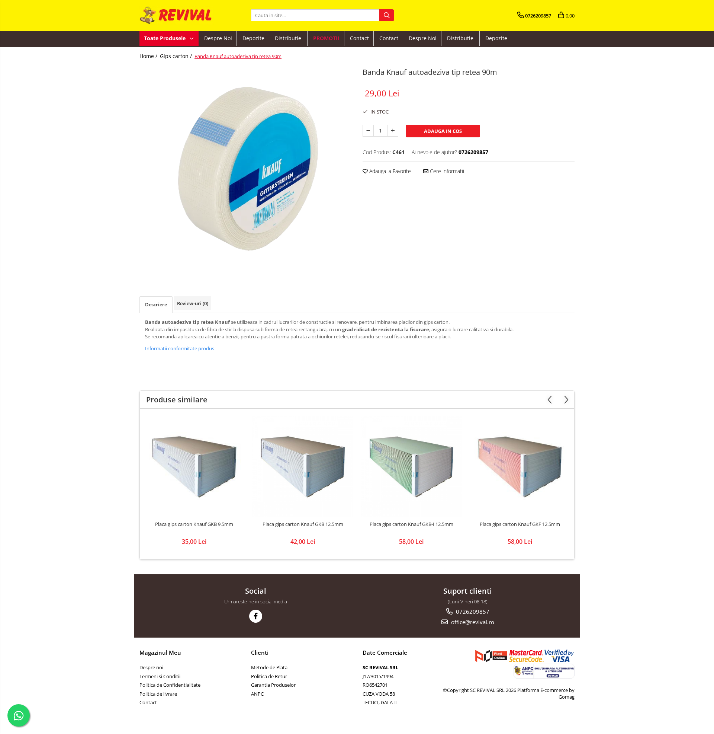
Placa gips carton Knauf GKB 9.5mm (194, 524)
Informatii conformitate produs (179, 348)
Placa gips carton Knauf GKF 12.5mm (520, 524)
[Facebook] (255, 616)
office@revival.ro (472, 622)
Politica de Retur (269, 676)
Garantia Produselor (273, 685)
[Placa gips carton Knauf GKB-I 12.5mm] (411, 466)
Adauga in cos (443, 131)
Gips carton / (176, 56)
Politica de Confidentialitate (169, 685)
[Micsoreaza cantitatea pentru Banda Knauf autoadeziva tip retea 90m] (368, 131)
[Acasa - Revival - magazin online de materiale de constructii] (176, 15)
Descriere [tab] (156, 304)
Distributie (289, 38)
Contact (359, 38)
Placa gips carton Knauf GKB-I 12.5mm (411, 524)
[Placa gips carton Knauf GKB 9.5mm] (194, 466)
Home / (149, 56)
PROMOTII (326, 38)
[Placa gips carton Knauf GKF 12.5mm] (519, 466)
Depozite (253, 38)
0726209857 (471, 611)
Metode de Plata (269, 667)
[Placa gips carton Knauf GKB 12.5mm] (302, 466)
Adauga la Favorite (389, 171)
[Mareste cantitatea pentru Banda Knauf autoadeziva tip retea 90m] (392, 131)
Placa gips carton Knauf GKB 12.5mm (303, 524)
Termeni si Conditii (159, 676)
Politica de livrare (158, 693)
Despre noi (218, 38)
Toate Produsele (165, 38)
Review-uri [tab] (192, 303)
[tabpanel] (245, 170)
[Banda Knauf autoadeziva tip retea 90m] (245, 170)
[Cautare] (386, 15)
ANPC (257, 693)
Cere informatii (446, 171)
